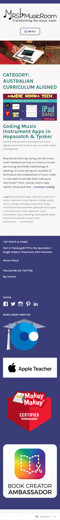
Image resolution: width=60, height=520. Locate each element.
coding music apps (20, 204)
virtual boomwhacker (14, 218)
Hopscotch (37, 204)
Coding (41, 200)
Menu (32, 31)
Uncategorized (10, 149)
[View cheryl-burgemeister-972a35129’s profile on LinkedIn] (36, 303)
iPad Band (44, 207)
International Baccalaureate (17, 207)
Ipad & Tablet (49, 145)
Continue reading (44, 186)
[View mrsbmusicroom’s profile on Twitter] (14, 303)
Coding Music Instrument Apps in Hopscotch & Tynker (27, 131)
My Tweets (9, 276)
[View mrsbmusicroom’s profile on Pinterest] (29, 303)
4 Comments (26, 221)
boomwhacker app (20, 196)
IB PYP (34, 145)
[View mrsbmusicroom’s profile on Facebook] (6, 303)
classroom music (21, 145)
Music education (30, 211)
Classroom (37, 196)
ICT (39, 145)
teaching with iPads (44, 214)
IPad (35, 207)
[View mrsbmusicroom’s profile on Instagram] (21, 303)
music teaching (25, 214)
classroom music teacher (23, 200)
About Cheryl (11, 260)
